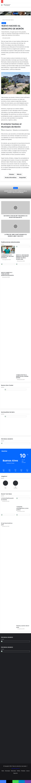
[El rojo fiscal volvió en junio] (8, 518)
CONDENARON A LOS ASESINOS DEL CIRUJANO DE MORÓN (7, 256)
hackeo (12, 174)
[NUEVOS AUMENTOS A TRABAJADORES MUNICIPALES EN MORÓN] (8, 267)
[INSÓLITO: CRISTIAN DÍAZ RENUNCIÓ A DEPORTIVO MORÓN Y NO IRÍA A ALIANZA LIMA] (23, 250)
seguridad (23, 177)
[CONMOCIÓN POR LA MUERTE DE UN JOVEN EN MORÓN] (23, 318)
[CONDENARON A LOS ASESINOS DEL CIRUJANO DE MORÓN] (8, 250)
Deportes (15, 773)
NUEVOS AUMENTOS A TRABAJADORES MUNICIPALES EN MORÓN (7, 274)
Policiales (23, 770)
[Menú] (2, 5)
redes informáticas (11, 177)
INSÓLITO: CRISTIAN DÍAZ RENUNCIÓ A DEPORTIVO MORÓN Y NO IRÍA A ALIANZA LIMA (22, 257)
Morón (12, 19)
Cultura (27, 770)
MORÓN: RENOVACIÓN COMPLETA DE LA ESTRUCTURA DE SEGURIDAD (15, 191)
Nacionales (13, 770)
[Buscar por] (29, 5)
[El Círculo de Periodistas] (9, 5)
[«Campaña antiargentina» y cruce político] (23, 501)
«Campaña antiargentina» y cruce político (22, 508)
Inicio (3, 19)
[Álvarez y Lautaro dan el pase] (23, 569)
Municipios (7, 770)
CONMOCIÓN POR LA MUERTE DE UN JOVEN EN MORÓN (22, 376)
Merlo (3, 770)
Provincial (8, 19)
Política (18, 770)
